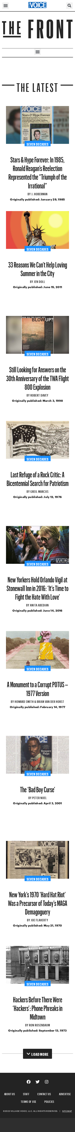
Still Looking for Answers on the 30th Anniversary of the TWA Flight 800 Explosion (37, 376)
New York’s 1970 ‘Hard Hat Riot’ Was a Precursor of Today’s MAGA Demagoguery (37, 901)
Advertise (65, 1093)
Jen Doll (39, 281)
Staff (26, 1093)
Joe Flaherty (39, 919)
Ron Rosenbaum (39, 1024)
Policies (49, 1101)
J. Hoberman (39, 193)
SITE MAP (67, 1111)
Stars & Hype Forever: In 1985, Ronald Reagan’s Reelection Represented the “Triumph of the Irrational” (37, 171)
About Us (9, 1093)
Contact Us (44, 1093)
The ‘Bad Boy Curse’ (37, 788)
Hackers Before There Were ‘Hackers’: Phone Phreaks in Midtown (37, 1006)
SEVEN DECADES (38, 143)
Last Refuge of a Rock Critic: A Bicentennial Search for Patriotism (38, 477)
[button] (5, 5)
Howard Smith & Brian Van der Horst (39, 701)
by (29, 193)
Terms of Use (28, 1101)
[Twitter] (38, 1082)
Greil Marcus (39, 491)
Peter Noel (39, 797)
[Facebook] (29, 1082)
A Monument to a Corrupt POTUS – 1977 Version (37, 687)
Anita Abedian (39, 604)
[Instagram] (47, 1082)
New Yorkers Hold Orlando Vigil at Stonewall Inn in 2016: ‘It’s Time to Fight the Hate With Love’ (37, 586)
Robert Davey (39, 394)
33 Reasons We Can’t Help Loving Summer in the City (37, 267)
